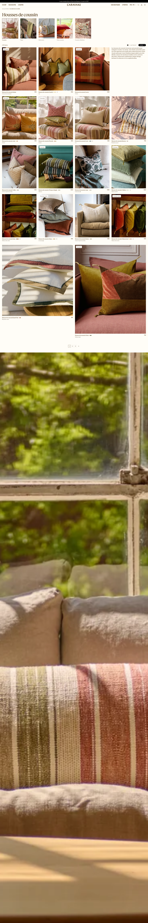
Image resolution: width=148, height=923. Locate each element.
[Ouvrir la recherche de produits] (138, 5)
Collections (5, 9)
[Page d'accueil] (74, 5)
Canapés (20, 5)
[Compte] (142, 5)
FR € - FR (132, 5)
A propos (125, 5)
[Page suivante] (78, 346)
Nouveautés (12, 5)
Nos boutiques (115, 5)
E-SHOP (4, 5)
